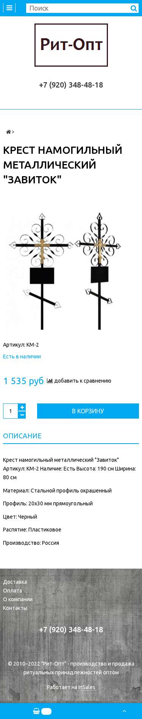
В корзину (88, 411)
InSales (86, 687)
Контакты (15, 608)
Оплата (12, 591)
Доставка (15, 582)
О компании (18, 599)
